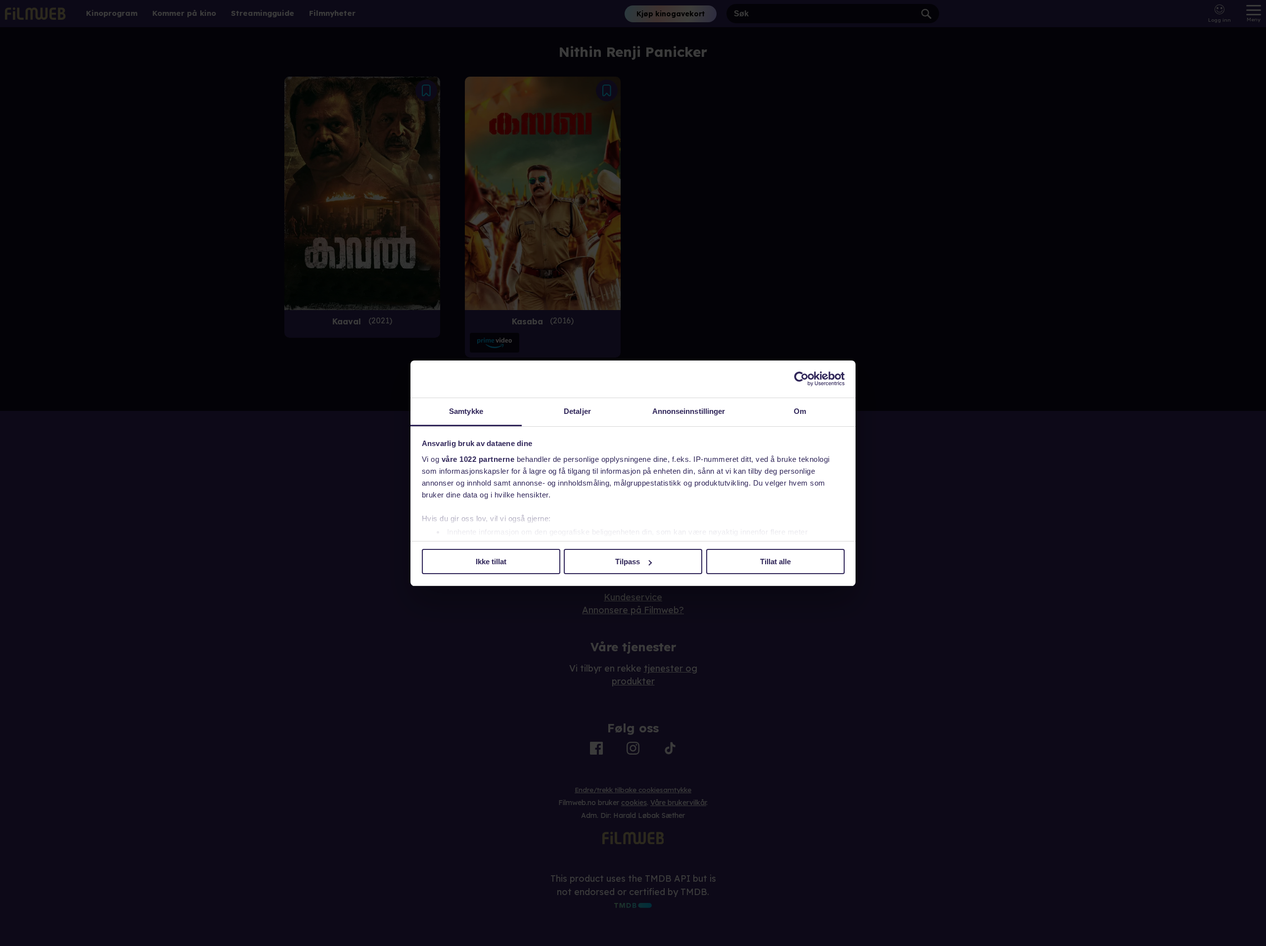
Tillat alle (775, 561)
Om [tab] (800, 411)
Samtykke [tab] (466, 411)
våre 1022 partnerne (478, 459)
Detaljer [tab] (577, 411)
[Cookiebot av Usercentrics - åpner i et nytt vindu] (801, 378)
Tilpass (627, 561)
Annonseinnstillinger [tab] (688, 411)
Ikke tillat (491, 561)
